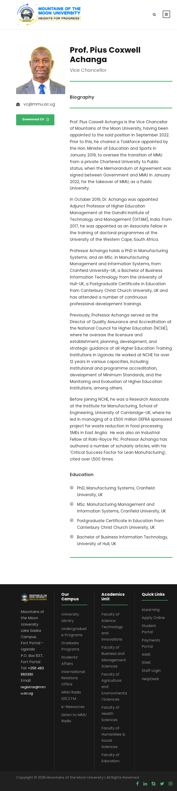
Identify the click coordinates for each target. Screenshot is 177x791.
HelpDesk (150, 679)
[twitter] (162, 784)
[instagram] (170, 784)
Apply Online (153, 617)
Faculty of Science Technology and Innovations (112, 627)
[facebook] (137, 784)
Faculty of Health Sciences (110, 713)
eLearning (150, 609)
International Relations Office (73, 678)
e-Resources (73, 706)
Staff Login (151, 670)
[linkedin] (145, 784)
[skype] (153, 784)
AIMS (146, 654)
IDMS (146, 662)
